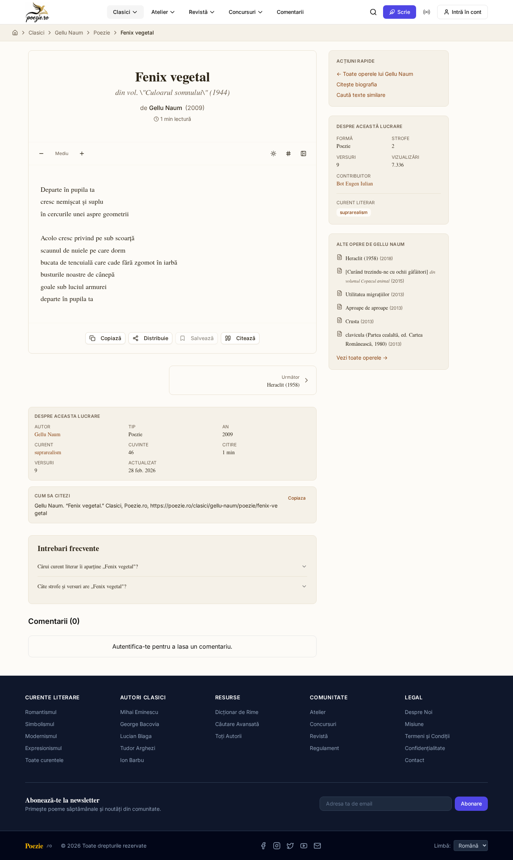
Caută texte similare (360, 95)
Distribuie (156, 338)
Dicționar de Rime (236, 712)
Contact (414, 760)
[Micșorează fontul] (41, 153)
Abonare (471, 803)
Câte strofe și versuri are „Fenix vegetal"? (82, 586)
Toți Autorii (228, 736)
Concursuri (242, 12)
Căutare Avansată (237, 724)
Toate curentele (44, 760)
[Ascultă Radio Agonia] (426, 12)
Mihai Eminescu (139, 712)
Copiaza (297, 498)
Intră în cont (466, 12)
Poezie (102, 32)
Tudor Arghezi (137, 748)
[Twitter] (290, 845)
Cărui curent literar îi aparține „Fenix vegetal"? (88, 566)
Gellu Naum (69, 32)
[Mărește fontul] (82, 153)
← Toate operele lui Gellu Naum (374, 74)
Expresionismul (43, 748)
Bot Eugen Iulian (354, 183)
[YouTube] (304, 845)
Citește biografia (356, 84)
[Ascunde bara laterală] (303, 153)
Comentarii (290, 12)
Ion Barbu (132, 760)
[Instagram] (277, 845)
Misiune (414, 724)
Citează (245, 338)
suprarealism (48, 452)
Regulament (324, 748)
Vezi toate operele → (362, 357)
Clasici (121, 12)
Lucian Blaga (136, 736)
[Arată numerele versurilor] (288, 153)
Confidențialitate (425, 748)
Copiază (111, 338)
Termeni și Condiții (427, 736)
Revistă (198, 12)
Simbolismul (39, 724)
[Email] (317, 845)
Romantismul (40, 712)
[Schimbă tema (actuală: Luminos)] (273, 153)
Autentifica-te (131, 646)
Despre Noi (418, 712)
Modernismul (41, 736)
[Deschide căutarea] (373, 12)
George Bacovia (139, 724)
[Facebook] (263, 845)
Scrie (403, 12)
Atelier (159, 12)
